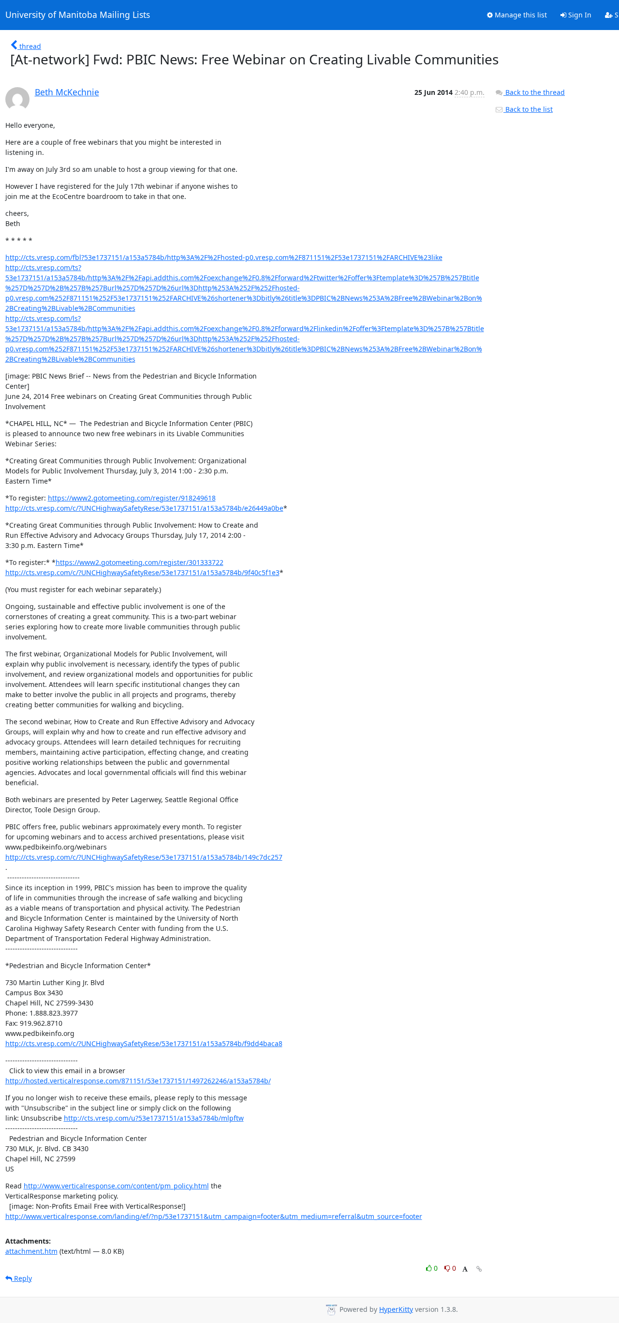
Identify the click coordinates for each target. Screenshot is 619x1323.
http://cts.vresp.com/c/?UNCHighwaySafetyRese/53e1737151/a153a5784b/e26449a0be (144, 508)
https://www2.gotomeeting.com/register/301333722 (139, 562)
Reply (22, 1278)
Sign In (578, 14)
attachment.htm (31, 1251)
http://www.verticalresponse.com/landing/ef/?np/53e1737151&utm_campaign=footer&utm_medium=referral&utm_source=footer (213, 1216)
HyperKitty (396, 1309)
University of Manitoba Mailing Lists (77, 15)
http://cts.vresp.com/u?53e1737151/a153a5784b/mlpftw (154, 1118)
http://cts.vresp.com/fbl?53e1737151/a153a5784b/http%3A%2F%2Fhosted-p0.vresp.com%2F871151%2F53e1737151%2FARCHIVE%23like (223, 257)
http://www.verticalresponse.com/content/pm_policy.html (116, 1185)
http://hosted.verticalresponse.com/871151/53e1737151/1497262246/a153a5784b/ (138, 1080)
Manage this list (520, 14)
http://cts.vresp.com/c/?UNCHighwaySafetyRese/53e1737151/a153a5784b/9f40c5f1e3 (142, 572)
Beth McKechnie (67, 92)
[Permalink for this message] (479, 1269)
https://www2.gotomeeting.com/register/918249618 (132, 497)
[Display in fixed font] (465, 1269)
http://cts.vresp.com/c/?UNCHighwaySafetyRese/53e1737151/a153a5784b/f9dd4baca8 (143, 1043)
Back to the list (528, 109)
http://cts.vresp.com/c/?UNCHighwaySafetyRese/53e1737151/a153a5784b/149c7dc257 (143, 857)
